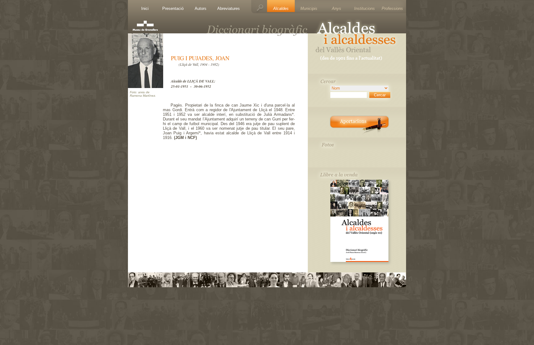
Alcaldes (281, 8)
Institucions (364, 8)
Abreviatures (228, 8)
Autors (200, 8)
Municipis (308, 8)
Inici (145, 8)
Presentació (173, 8)
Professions (392, 8)
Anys (336, 8)
